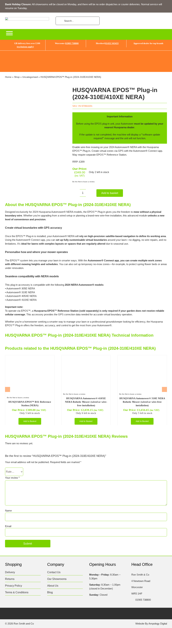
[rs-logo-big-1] (27, 18)
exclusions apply (25, 46)
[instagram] (19, 614)
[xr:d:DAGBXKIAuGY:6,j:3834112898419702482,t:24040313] (80, 358)
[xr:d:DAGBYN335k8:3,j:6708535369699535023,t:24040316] (23, 358)
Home (8, 77)
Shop (17, 77)
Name (8, 510)
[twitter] (13, 614)
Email (8, 526)
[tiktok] (26, 614)
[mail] (39, 614)
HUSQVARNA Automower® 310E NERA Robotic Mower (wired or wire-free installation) (142, 402)
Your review (12, 477)
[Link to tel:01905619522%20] (132, 599)
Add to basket (109, 193)
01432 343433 (112, 43)
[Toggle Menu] (9, 33)
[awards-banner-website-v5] (86, 51)
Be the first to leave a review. (83, 182)
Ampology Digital (157, 623)
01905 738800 (72, 43)
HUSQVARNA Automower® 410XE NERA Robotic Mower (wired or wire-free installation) (86, 402)
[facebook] (6, 614)
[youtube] (32, 614)
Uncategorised (30, 77)
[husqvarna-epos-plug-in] (35, 115)
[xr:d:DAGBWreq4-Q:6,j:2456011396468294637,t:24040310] (136, 358)
